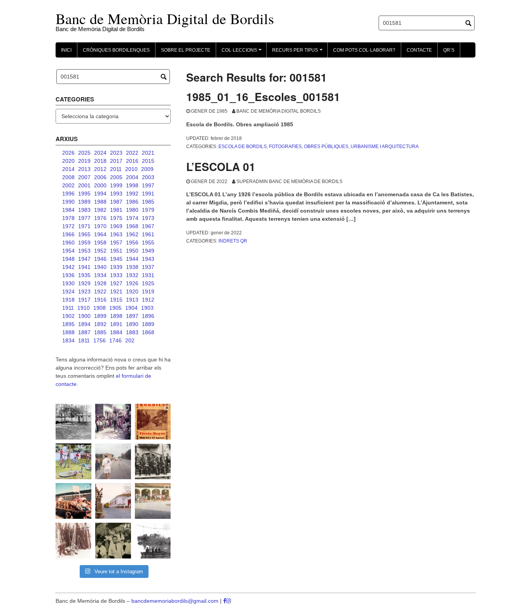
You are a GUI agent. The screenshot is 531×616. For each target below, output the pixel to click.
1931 (148, 275)
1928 (100, 283)
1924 (68, 291)
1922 (100, 291)
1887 (84, 332)
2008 (68, 177)
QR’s (448, 50)
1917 (84, 300)
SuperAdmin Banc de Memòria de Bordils (289, 181)
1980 (132, 210)
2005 (116, 177)
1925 (148, 283)
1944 (132, 259)
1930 (68, 283)
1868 (148, 332)
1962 (132, 234)
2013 (84, 169)
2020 (68, 161)
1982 (100, 210)
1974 (132, 218)
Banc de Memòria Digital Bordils (278, 111)
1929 (84, 283)
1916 (100, 300)
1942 (68, 267)
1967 (148, 226)
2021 (148, 153)
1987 (116, 202)
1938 (132, 267)
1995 (84, 193)
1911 (68, 308)
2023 (116, 153)
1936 (68, 275)
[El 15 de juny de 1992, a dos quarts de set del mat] (113, 461)
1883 (132, 332)
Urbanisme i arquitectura (385, 146)
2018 (100, 161)
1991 (148, 193)
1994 (100, 193)
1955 (148, 242)
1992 (132, 193)
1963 (116, 234)
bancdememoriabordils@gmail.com (175, 601)
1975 (116, 218)
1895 (68, 324)
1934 (100, 275)
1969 (116, 226)
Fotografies (285, 146)
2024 (100, 153)
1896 (148, 316)
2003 (148, 177)
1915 (116, 300)
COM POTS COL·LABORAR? (364, 50)
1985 (148, 202)
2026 (68, 153)
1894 (84, 324)
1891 (116, 324)
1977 (84, 218)
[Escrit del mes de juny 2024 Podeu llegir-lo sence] (73, 540)
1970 (100, 226)
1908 (99, 308)
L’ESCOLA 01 (220, 167)
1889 (148, 324)
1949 (148, 251)
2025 (84, 153)
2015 (148, 161)
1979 (148, 210)
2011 (116, 169)
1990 (68, 202)
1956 (132, 242)
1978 (68, 218)
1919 (148, 291)
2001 (84, 185)
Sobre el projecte (185, 50)
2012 (100, 169)
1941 (84, 267)
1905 (115, 308)
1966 (68, 234)
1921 (116, 291)
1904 (131, 308)
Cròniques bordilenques (116, 50)
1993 (116, 193)
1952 (100, 251)
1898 (116, 316)
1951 (116, 251)
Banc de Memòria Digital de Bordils (165, 18)
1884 (116, 332)
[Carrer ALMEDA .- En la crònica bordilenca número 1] (113, 501)
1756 (99, 340)
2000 (100, 185)
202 (129, 340)
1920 (132, 291)
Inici (66, 50)
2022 (132, 153)
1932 (132, 275)
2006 (100, 177)
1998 (132, 185)
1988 (100, 202)
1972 (68, 226)
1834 (68, 340)
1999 (116, 185)
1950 (132, 251)
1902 (68, 316)
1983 (84, 210)
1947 (84, 259)
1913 (132, 300)
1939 (116, 267)
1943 (148, 259)
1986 (132, 202)
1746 (115, 340)
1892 (100, 324)
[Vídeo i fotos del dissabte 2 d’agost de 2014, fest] (73, 461)
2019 (84, 161)
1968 (132, 226)
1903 (147, 308)
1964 (100, 234)
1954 (68, 251)
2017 (116, 161)
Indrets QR (232, 241)
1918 (68, 300)
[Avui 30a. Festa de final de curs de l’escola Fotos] (153, 501)
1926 (132, 283)
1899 (100, 316)
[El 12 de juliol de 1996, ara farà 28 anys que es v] (73, 501)
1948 (68, 259)
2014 (68, 169)
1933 (116, 275)
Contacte (419, 50)
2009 (147, 169)
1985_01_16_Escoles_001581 (263, 97)
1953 (84, 251)
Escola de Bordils (242, 146)
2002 (68, 185)
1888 (68, 332)
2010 (131, 169)
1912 (148, 300)
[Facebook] (224, 601)
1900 (84, 316)
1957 (116, 242)
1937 (148, 267)
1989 (84, 202)
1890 (132, 324)
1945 (116, 259)
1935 (84, 275)
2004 (132, 177)
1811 (84, 340)
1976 (100, 218)
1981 (116, 210)
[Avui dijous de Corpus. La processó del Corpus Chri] (113, 540)
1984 (68, 210)
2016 (132, 161)
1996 (68, 193)
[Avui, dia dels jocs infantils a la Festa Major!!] (113, 422)
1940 (100, 267)
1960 (68, 242)
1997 (148, 185)
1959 (84, 242)
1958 (100, 242)
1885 (100, 332)
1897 (132, 316)
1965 (84, 234)
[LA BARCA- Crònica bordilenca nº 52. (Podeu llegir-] (153, 540)
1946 (100, 259)
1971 (84, 226)
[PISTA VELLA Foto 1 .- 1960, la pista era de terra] (73, 422)
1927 (116, 283)
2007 (84, 177)
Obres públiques (326, 146)
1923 (84, 291)
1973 (148, 218)
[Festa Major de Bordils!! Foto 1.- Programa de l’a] (153, 422)
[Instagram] (228, 601)
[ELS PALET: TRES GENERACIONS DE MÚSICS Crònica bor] (153, 461)
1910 (83, 308)
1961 (148, 234)
